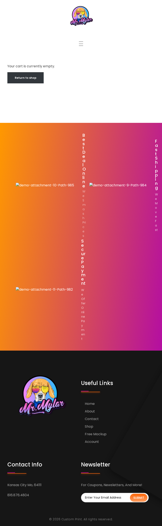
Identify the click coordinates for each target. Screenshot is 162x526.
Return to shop (25, 78)
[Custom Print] (81, 15)
